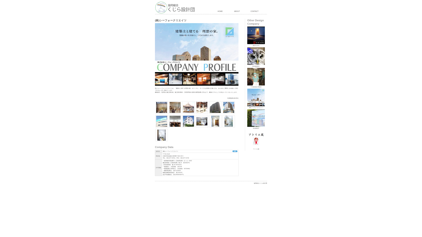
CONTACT (254, 11)
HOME (220, 11)
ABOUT (237, 11)
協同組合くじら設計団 (175, 7)
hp (235, 151)
